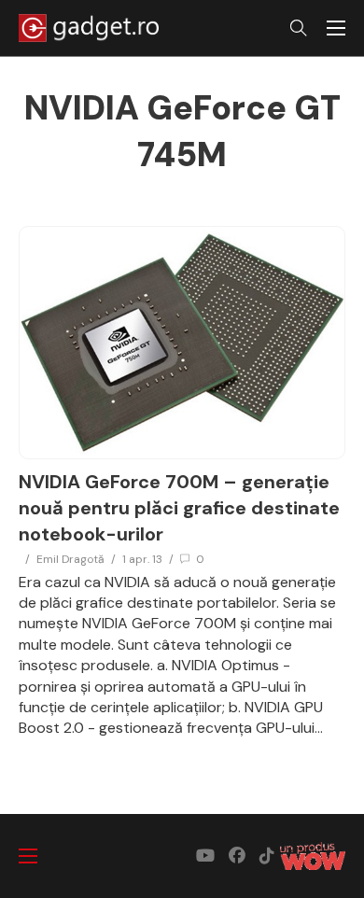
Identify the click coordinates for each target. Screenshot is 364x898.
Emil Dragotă (70, 559)
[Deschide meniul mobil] (336, 28)
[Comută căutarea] (299, 28)
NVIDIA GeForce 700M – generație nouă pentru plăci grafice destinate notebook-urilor (179, 508)
